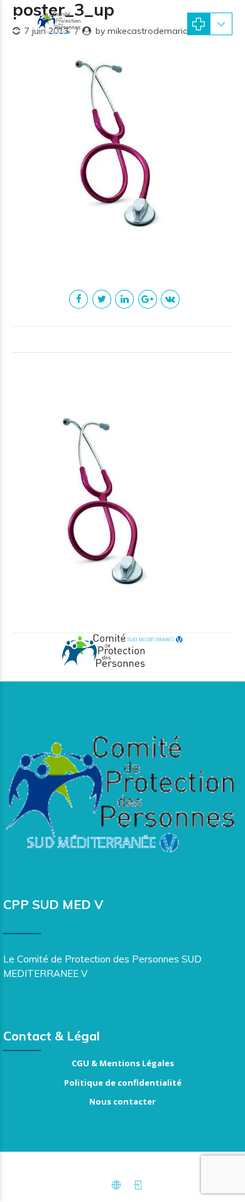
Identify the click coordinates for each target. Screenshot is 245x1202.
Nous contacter (122, 1101)
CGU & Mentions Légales (123, 1063)
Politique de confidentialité (123, 1082)
